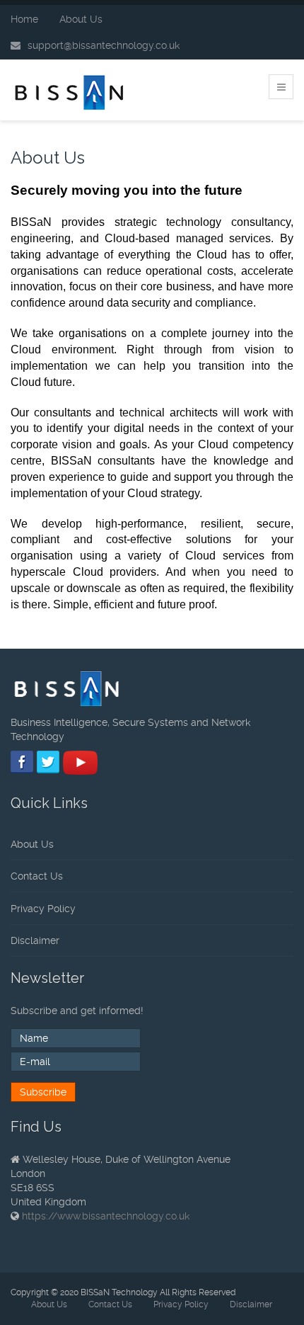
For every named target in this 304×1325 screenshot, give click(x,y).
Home (24, 19)
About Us (81, 19)
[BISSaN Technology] (71, 93)
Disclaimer (35, 940)
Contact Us (37, 876)
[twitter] (48, 760)
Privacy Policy (43, 908)
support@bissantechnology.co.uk (104, 45)
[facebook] (22, 760)
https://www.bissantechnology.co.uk (105, 1216)
